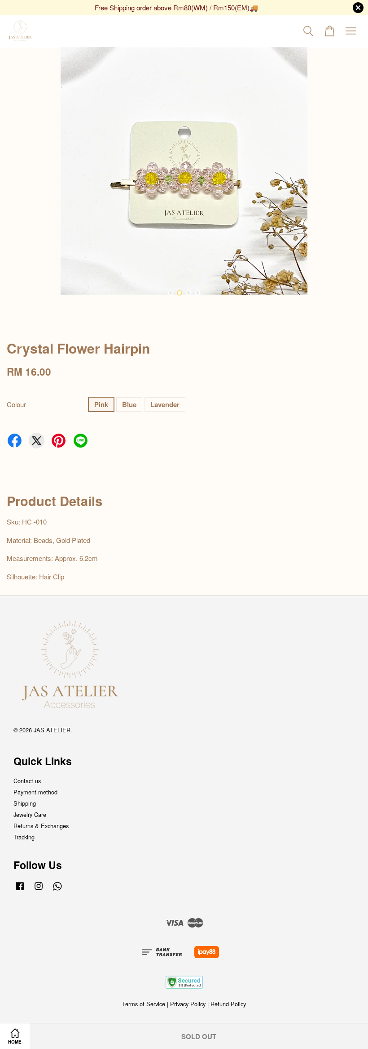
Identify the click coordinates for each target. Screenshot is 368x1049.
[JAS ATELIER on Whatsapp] (57, 890)
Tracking (24, 837)
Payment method (35, 792)
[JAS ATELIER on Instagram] (38, 890)
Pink (101, 404)
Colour (16, 404)
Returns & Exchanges (41, 825)
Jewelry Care (29, 814)
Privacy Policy (188, 1004)
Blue (129, 404)
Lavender (165, 404)
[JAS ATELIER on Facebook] (19, 890)
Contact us (27, 780)
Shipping (24, 803)
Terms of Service (143, 1004)
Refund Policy (228, 1004)
